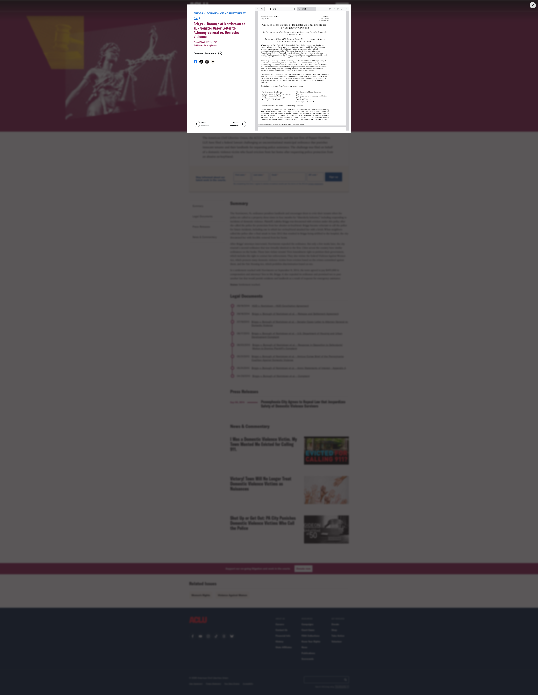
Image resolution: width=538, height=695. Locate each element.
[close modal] (533, 5)
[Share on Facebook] (195, 62)
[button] (207, 62)
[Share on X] (201, 62)
